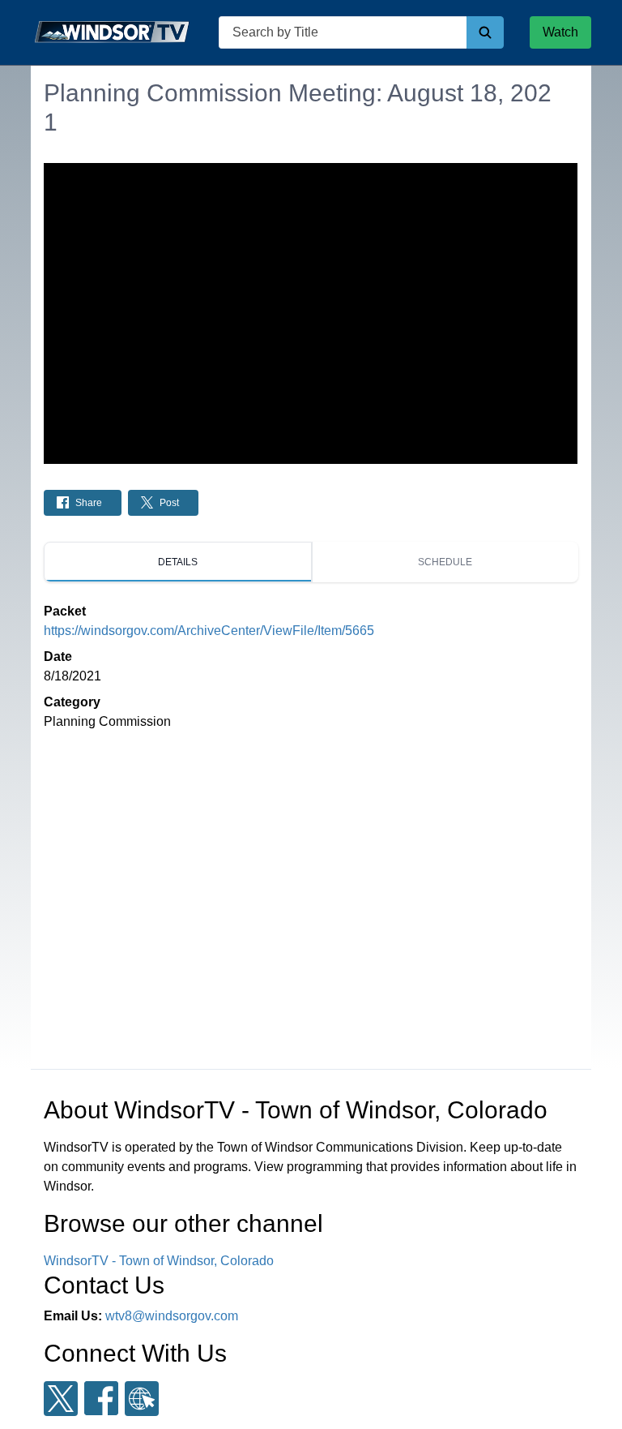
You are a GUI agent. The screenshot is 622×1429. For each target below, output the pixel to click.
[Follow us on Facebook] (101, 1398)
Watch (560, 32)
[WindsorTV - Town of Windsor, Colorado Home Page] (112, 32)
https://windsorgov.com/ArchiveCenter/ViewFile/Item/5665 (209, 630)
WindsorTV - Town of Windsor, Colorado (159, 1261)
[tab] (177, 562)
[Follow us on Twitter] (61, 1398)
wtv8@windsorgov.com (171, 1316)
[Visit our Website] (142, 1398)
